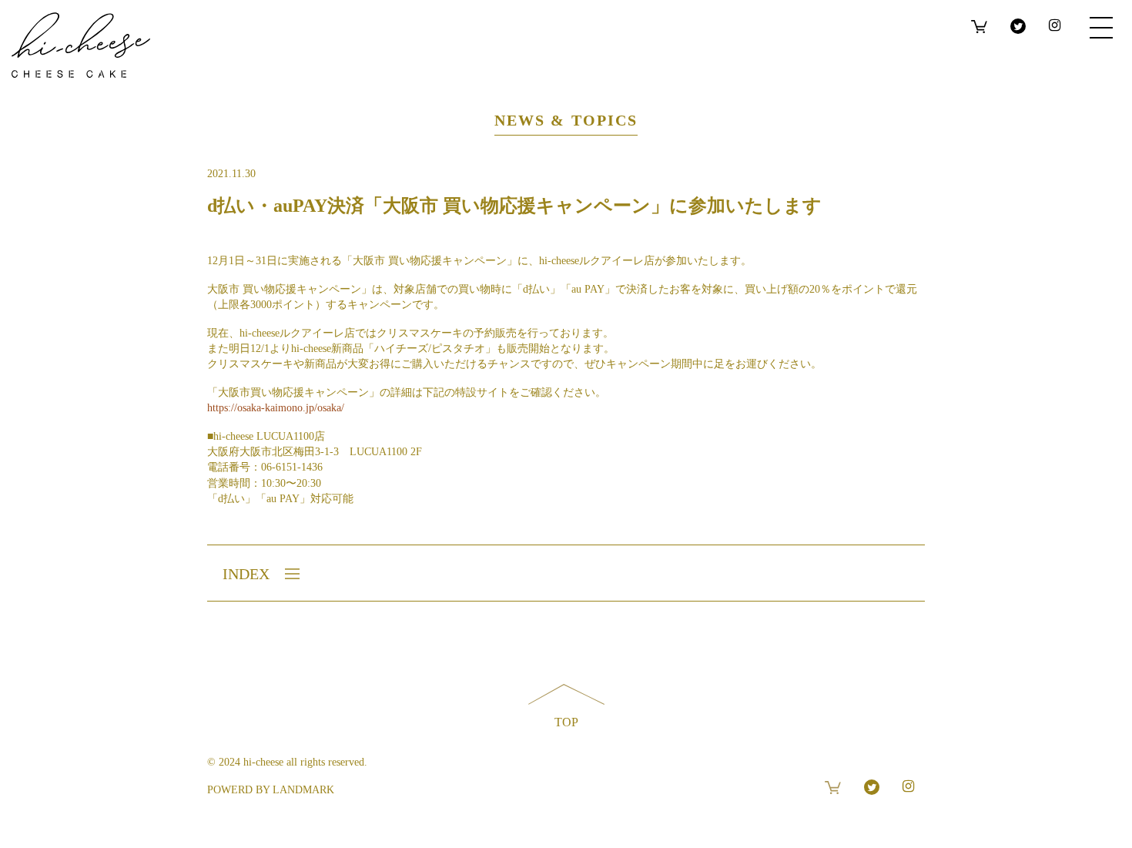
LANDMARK (303, 790)
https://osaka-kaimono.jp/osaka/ (275, 408)
